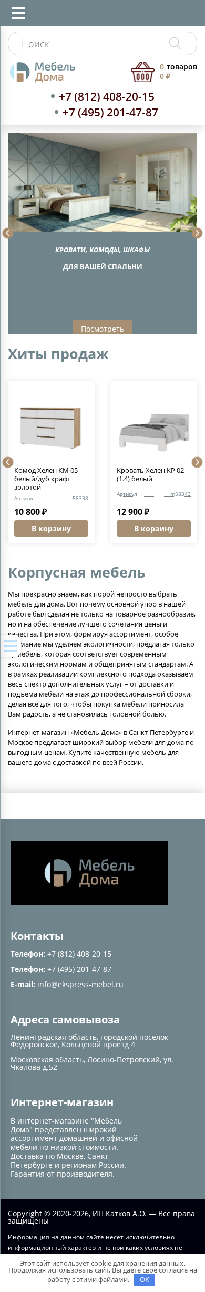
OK (144, 1279)
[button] (8, 233)
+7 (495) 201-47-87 (110, 112)
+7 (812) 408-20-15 (107, 96)
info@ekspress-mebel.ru (80, 984)
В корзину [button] (51, 528)
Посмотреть (102, 329)
